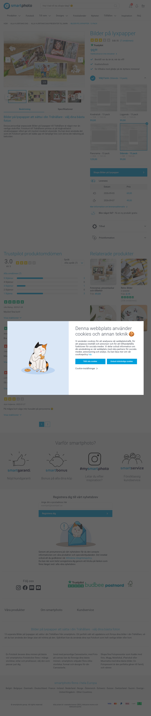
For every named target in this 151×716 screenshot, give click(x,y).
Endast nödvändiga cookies (122, 361)
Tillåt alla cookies (90, 361)
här (90, 354)
